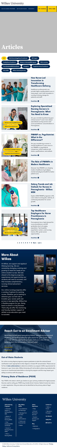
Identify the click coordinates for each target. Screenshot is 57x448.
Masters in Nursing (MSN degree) (28, 62)
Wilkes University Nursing (19, 70)
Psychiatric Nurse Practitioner (40, 66)
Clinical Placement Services (35, 413)
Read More (34, 101)
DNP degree (34, 58)
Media (21, 425)
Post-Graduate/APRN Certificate (11, 66)
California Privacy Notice (13, 446)
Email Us (49, 422)
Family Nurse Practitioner (9, 62)
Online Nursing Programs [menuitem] (8, 8)
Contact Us (48, 404)
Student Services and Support (35, 419)
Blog (33, 423)
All (4, 58)
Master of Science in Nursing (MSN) (8, 418)
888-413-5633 (8, 346)
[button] (42, 9)
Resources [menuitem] (31, 8)
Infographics (36, 428)
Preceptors (26, 66)
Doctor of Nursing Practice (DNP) (9, 430)
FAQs (34, 408)
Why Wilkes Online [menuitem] (22, 8)
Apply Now (48, 419)
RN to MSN (5, 70)
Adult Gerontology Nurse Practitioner (18, 58)
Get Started (8, 349)
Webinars (35, 426)
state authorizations (13, 366)
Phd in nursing (44, 62)
